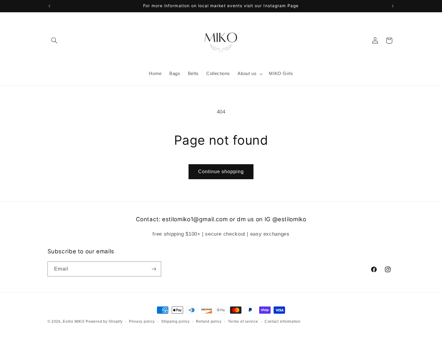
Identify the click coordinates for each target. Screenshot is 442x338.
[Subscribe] (154, 268)
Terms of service (243, 321)
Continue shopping (221, 171)
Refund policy (209, 321)
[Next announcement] (392, 6)
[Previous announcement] (49, 6)
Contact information (283, 321)
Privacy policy (142, 321)
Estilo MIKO (73, 321)
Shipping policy (175, 321)
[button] (54, 40)
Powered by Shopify (104, 321)
